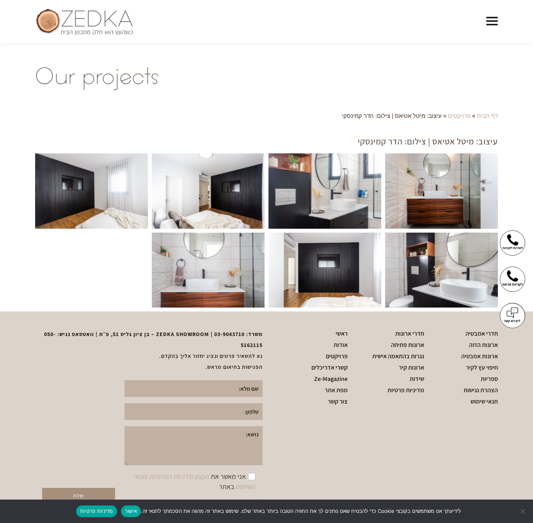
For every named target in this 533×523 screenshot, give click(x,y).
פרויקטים (459, 115)
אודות (341, 345)
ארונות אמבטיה (479, 356)
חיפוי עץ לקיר (482, 368)
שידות (417, 379)
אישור (131, 511)
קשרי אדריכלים (329, 368)
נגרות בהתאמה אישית (398, 356)
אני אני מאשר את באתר (195, 481)
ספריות (489, 379)
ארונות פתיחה (407, 345)
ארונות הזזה (483, 345)
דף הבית (487, 115)
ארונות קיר (411, 368)
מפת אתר (336, 390)
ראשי (342, 334)
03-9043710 (229, 334)
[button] (492, 21)
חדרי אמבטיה (481, 334)
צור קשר (338, 402)
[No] (523, 511)
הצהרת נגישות (481, 390)
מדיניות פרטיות (405, 390)
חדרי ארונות (409, 334)
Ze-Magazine (331, 379)
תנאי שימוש (484, 402)
